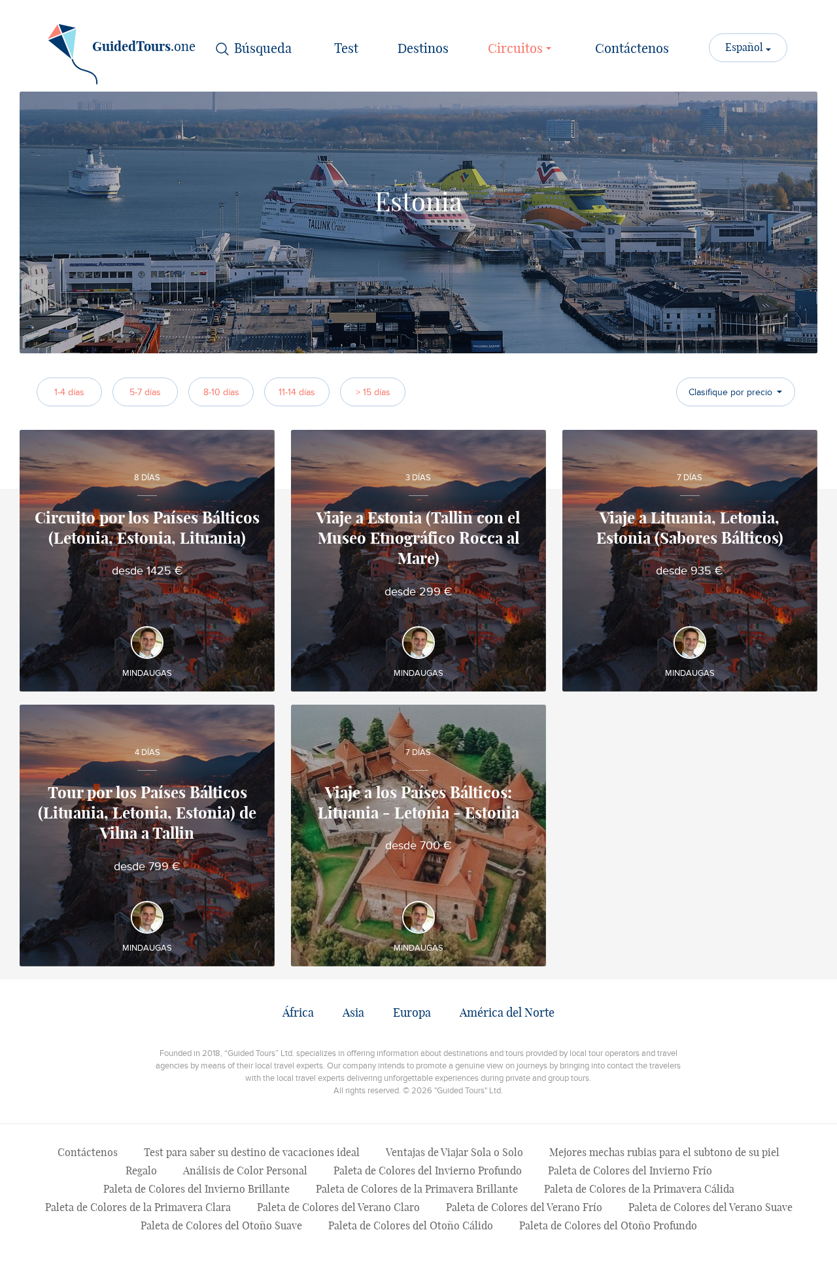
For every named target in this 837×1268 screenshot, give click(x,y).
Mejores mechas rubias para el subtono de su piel (664, 1153)
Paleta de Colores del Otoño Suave (221, 1226)
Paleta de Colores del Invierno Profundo (427, 1171)
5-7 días (145, 392)
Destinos (423, 49)
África (298, 1013)
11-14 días (297, 392)
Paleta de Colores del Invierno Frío (630, 1171)
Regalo (141, 1171)
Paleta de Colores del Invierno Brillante (196, 1189)
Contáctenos (632, 49)
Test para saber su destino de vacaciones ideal (252, 1153)
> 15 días (373, 392)
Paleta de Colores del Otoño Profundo (608, 1226)
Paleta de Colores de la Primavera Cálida (639, 1189)
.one (144, 47)
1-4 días (69, 392)
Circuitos (517, 49)
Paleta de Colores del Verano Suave (710, 1208)
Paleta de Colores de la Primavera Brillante (417, 1189)
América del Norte (507, 1013)
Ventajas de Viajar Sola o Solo (454, 1153)
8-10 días (221, 392)
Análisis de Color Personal (245, 1171)
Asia (353, 1013)
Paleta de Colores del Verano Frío (524, 1208)
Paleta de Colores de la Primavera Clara (138, 1208)
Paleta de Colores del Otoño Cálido (410, 1226)
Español (745, 48)
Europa (412, 1013)
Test (346, 49)
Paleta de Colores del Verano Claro (338, 1208)
